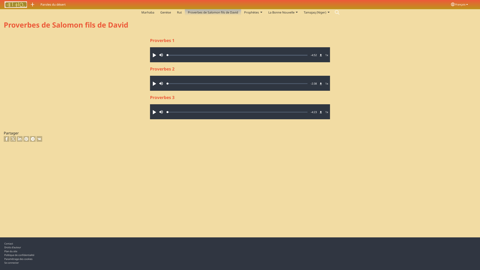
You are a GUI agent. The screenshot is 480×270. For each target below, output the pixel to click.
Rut (179, 12)
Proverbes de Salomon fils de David (213, 12)
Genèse (165, 12)
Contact (8, 243)
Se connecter (11, 262)
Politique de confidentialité (19, 255)
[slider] (238, 55)
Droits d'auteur (12, 247)
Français (460, 4)
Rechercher (337, 12)
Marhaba (147, 12)
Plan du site (10, 251)
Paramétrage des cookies (18, 259)
